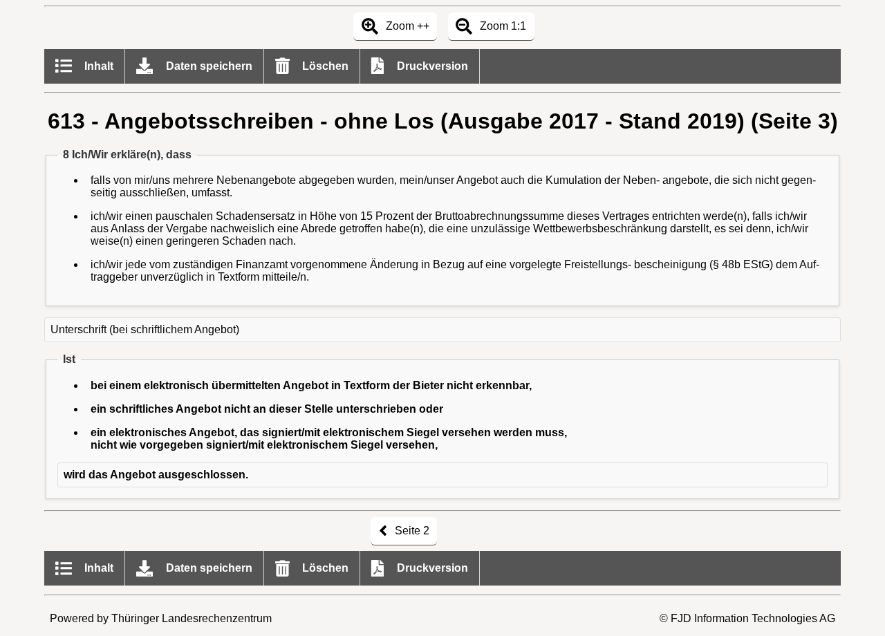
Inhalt (97, 66)
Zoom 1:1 (501, 26)
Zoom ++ (406, 26)
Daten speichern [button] (207, 66)
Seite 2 (410, 530)
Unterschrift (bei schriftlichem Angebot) (144, 329)
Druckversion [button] (431, 66)
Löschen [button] (323, 66)
